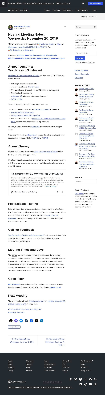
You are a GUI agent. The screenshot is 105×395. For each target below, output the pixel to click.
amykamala (51, 55)
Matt (83, 364)
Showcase (29, 361)
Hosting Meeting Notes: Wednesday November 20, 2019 (33, 36)
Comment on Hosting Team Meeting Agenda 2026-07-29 (86, 136)
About (10, 361)
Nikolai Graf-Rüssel (22, 26)
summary (21, 312)
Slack (59, 44)
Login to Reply (14, 327)
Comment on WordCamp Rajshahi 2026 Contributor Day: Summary (87, 146)
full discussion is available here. (21, 50)
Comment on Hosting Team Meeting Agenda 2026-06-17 (86, 164)
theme (24, 87)
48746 (45, 138)
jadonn (20, 55)
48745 (35, 138)
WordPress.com (87, 361)
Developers (48, 367)
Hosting (10, 367)
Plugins (28, 367)
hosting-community (16, 309)
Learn (46, 361)
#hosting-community (46, 44)
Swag (65, 370)
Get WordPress (95, 3)
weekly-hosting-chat (33, 309)
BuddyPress (86, 370)
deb (62, 58)
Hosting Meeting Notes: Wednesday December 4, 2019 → (54, 342)
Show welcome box (87, 17)
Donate (66, 367)
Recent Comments (82, 74)
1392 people (79, 194)
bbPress (84, 367)
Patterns (29, 370)
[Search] (95, 27)
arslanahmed (39, 55)
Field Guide (35, 127)
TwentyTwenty (33, 87)
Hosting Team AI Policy (86, 89)
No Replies (79, 78)
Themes (29, 364)
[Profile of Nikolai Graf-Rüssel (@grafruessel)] (10, 28)
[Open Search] (83, 3)
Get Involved (67, 361)
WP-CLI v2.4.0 (16, 99)
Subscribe (80, 58)
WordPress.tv (50, 370)
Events (65, 364)
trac (23, 138)
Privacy (10, 370)
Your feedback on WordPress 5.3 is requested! (26, 235)
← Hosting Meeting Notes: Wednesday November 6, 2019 (22, 340)
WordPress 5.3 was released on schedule (23, 76)
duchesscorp (43, 58)
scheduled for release (41, 109)
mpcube (54, 58)
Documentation (50, 364)
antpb (28, 55)
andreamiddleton (16, 58)
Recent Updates (81, 70)
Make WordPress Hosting (19, 10)
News (10, 364)
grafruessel (30, 58)
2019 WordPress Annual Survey (46, 152)
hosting (14, 255)
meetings (12, 312)
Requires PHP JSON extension (22, 112)
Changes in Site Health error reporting (25, 115)
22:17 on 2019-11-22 (20, 28)
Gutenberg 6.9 (16, 96)
